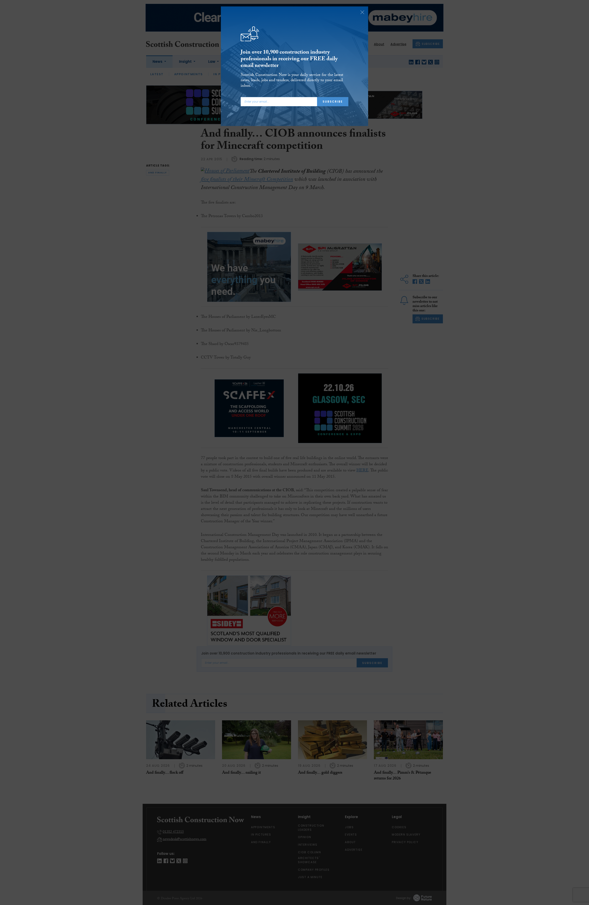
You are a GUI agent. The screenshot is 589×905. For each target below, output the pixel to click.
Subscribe (333, 101)
